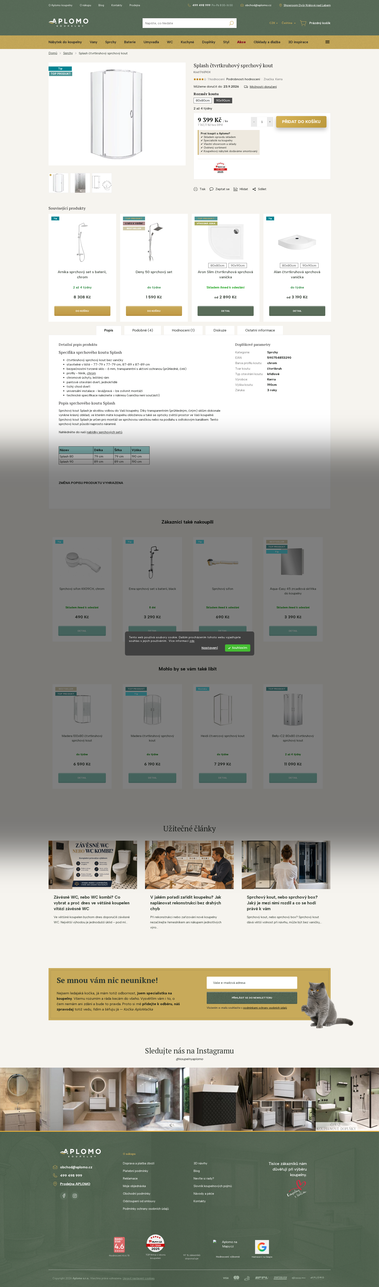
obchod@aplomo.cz (76, 1167)
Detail (225, 311)
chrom (91, 373)
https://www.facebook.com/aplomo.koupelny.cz (64, 1195)
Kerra (271, 379)
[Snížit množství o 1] (254, 122)
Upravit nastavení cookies (139, 1278)
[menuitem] (65, 42)
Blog (101, 5)
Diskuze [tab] (219, 330)
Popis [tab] (108, 330)
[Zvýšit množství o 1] (270, 122)
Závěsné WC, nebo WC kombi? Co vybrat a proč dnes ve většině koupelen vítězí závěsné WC (92, 903)
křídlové (273, 374)
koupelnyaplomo (75, 1195)
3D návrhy (200, 1163)
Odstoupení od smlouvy (139, 1201)
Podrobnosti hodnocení (243, 79)
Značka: (273, 79)
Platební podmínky (135, 1171)
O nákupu (85, 5)
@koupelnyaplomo (189, 1059)
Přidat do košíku (301, 121)
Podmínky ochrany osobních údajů (146, 1209)
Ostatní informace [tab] (260, 330)
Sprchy (272, 352)
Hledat (232, 23)
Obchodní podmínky (136, 1193)
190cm (272, 385)
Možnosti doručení (263, 87)
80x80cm (217, 265)
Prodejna (135, 5)
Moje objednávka (134, 1186)
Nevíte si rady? (204, 1178)
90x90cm (238, 265)
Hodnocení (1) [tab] (183, 330)
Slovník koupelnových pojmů (213, 1186)
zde (192, 641)
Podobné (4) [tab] (142, 330)
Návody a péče (204, 1193)
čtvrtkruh (274, 368)
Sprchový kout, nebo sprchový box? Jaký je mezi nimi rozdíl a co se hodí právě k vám (282, 903)
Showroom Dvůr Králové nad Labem (307, 5)
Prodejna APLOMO (75, 1184)
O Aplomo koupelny (60, 5)
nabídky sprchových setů (104, 432)
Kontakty (116, 5)
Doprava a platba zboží (138, 1163)
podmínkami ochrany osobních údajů (265, 1007)
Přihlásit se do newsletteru (252, 997)
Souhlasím (239, 648)
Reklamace (130, 1178)
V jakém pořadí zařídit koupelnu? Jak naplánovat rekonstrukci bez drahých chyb (185, 903)
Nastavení (210, 648)
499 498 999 (71, 1176)
